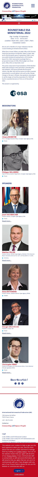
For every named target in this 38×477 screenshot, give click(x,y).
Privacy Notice (12, 456)
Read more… (6, 221)
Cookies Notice (21, 452)
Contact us (5, 423)
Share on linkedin (19, 383)
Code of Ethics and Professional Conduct (14, 437)
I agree (18, 471)
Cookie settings (19, 474)
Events (8, 18)
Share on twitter (15, 383)
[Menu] (33, 5)
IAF (13, 5)
